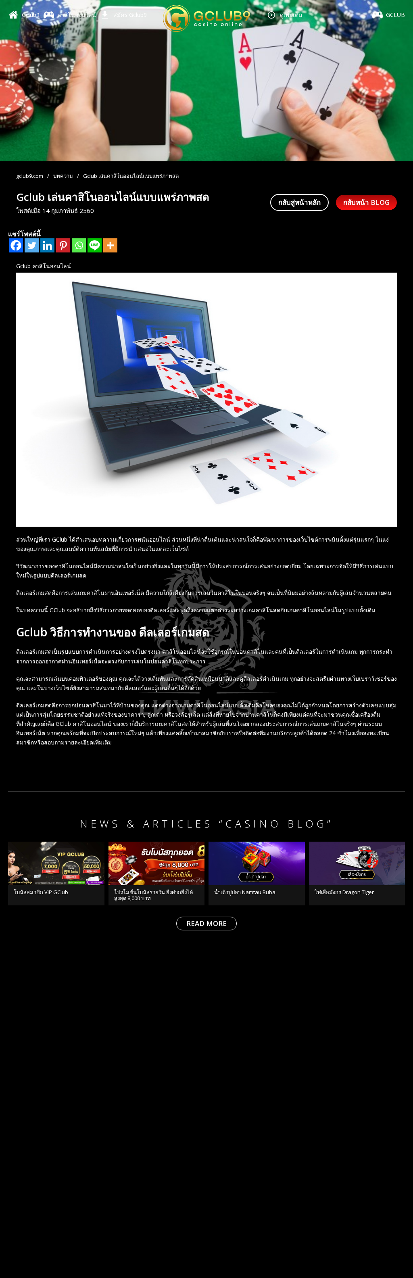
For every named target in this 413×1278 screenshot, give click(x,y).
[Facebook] (16, 245)
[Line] (95, 245)
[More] (110, 245)
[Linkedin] (47, 245)
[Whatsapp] (79, 245)
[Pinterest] (63, 245)
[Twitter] (32, 245)
